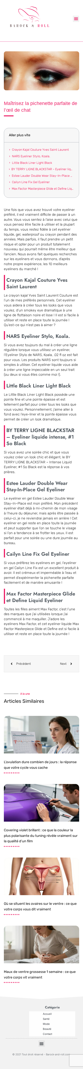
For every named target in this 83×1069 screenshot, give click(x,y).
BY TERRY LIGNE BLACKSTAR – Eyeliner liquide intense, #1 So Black (42, 169)
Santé (46, 1018)
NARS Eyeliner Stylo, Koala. (31, 156)
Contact (47, 1033)
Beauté (47, 1028)
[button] (76, 19)
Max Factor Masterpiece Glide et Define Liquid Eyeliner (43, 188)
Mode (46, 1023)
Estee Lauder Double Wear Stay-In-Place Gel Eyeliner (43, 176)
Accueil (47, 1013)
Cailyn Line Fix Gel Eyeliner (31, 182)
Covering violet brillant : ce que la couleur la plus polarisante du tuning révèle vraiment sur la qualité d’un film (41, 835)
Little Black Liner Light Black (32, 163)
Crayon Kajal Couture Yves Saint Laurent (40, 149)
